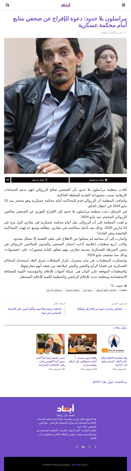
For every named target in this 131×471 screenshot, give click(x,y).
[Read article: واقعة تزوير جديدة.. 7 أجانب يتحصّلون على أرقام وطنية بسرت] (82, 344)
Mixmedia (76, 465)
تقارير (73, 350)
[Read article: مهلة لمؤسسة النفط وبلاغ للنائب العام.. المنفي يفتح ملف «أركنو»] (114, 344)
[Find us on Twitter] (89, 447)
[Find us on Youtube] (83, 447)
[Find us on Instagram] (77, 447)
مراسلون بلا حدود (54, 290)
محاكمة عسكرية (72, 290)
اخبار (105, 350)
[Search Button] (7, 5)
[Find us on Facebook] (95, 447)
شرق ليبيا (87, 290)
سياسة (104, 32)
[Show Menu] (123, 5)
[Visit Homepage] (65, 5)
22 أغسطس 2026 (56, 369)
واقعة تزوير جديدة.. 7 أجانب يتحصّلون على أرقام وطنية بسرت (83, 361)
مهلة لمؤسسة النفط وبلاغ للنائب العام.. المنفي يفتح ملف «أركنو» (115, 361)
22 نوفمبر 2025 (118, 32)
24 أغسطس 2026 (120, 369)
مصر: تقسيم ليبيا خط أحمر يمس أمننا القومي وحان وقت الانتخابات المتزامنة (50, 361)
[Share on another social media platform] (7, 180)
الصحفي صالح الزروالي (106, 290)
